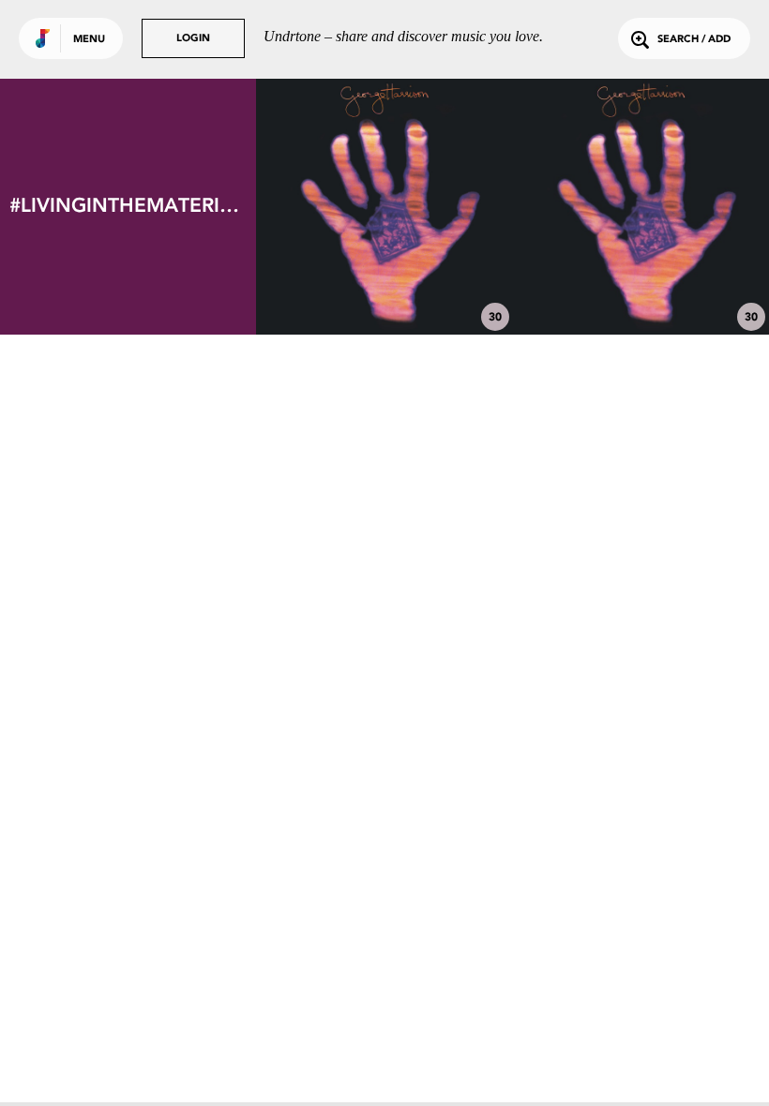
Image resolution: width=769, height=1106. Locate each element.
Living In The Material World (384, 283)
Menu (89, 40)
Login (193, 39)
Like (331, 206)
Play (385, 206)
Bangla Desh (640, 283)
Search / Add (694, 40)
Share (437, 206)
